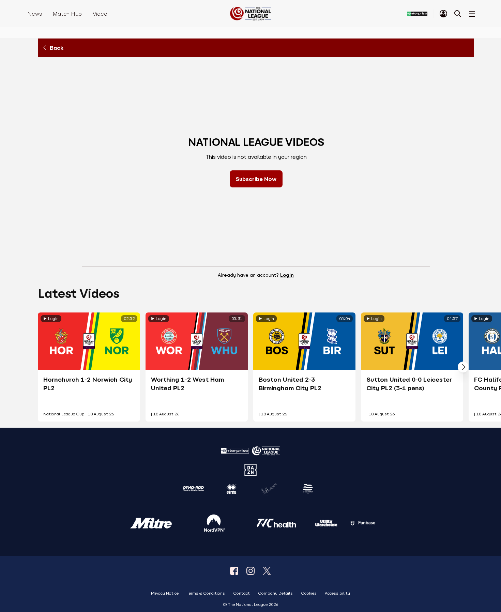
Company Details (275, 593)
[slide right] (463, 367)
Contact (241, 593)
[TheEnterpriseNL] (234, 571)
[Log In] (443, 13)
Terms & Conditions (206, 593)
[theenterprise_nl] (250, 571)
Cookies (309, 593)
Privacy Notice (165, 593)
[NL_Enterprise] (267, 571)
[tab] (443, 14)
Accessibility (337, 593)
